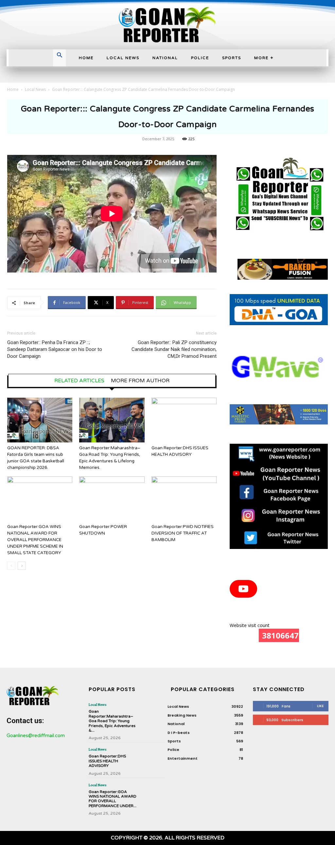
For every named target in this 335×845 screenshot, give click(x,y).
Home (13, 89)
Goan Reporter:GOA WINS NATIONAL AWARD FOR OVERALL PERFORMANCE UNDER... (112, 798)
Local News (35, 89)
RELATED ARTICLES (79, 380)
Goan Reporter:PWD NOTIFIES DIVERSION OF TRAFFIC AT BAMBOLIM (182, 533)
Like (320, 705)
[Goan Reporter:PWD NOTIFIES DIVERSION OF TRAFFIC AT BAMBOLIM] (184, 498)
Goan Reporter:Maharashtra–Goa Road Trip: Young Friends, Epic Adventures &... (112, 721)
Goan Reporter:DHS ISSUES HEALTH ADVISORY (107, 761)
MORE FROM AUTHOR (140, 380)
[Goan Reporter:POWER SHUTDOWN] (111, 498)
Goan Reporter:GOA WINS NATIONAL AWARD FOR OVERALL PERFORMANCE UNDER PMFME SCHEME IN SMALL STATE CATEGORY (35, 539)
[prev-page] (11, 566)
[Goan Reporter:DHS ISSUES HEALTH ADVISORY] (184, 420)
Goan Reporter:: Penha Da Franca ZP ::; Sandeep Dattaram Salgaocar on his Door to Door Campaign (54, 349)
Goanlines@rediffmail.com (36, 735)
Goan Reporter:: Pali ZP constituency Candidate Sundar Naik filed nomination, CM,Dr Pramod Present (174, 349)
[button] (59, 55)
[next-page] (22, 566)
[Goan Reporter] (167, 25)
